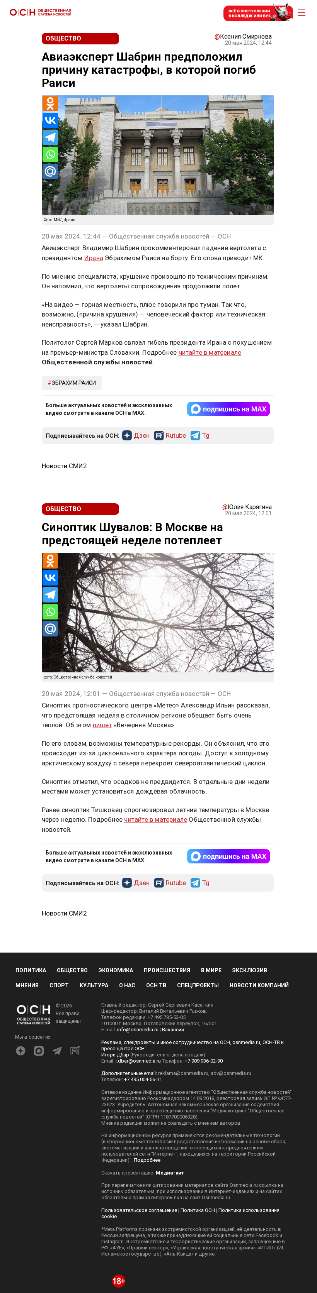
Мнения (27, 985)
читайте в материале (210, 352)
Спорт (59, 985)
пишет (102, 725)
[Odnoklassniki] (50, 103)
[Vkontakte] (50, 120)
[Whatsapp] (50, 154)
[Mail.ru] (50, 171)
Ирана (93, 258)
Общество (72, 970)
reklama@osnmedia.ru (183, 1073)
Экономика (116, 970)
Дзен (142, 435)
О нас (127, 985)
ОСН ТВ (156, 985)
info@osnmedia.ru (137, 1029)
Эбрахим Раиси (73, 383)
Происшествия (167, 970)
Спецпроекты (198, 985)
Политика (30, 970)
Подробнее (147, 1160)
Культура (94, 985)
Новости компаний (259, 985)
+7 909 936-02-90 (204, 1061)
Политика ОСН (198, 1210)
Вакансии (173, 1029)
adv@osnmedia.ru (231, 1073)
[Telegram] (50, 137)
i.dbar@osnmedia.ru (138, 1061)
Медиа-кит (170, 1173)
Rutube (176, 435)
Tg (206, 435)
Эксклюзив (249, 970)
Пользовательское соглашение (139, 1210)
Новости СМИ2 (64, 466)
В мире (211, 970)
